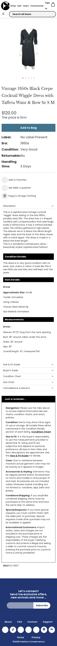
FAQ (19, 622)
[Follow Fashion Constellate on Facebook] (21, 630)
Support (48, 622)
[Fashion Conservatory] (5, 6)
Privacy (36, 637)
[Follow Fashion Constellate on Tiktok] (13, 630)
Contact (32, 622)
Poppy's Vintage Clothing (22, 195)
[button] (22, 78)
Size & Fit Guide (19, 455)
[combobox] (32, 14)
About (8, 622)
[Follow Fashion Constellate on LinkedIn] (52, 630)
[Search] (51, 14)
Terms (20, 637)
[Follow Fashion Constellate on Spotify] (44, 630)
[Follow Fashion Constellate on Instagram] (5, 630)
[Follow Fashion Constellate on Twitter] (28, 630)
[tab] (28, 206)
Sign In (47, 5)
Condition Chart (41, 431)
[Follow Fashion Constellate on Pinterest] (36, 630)
